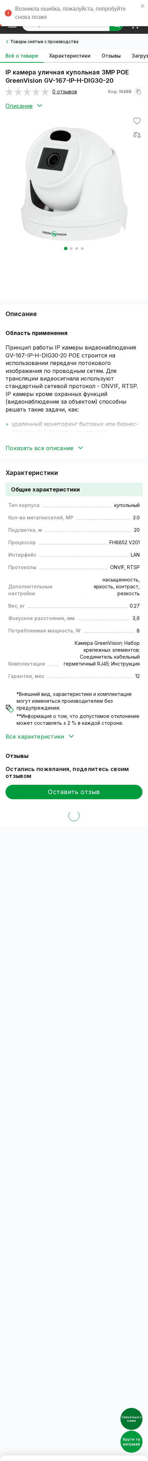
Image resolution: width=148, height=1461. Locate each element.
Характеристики (70, 56)
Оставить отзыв (74, 791)
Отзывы (111, 56)
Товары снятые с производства (44, 41)
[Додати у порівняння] (136, 134)
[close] (142, 7)
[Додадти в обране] (136, 120)
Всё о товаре (22, 56)
